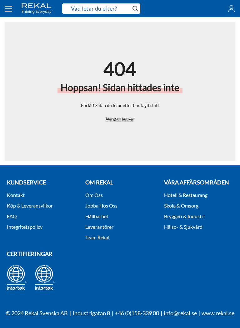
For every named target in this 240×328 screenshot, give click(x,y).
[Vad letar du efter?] (101, 8)
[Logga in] (231, 8)
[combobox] (96, 9)
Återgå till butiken (120, 119)
